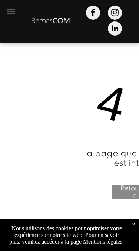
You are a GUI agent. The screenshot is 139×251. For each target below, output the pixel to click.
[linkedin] (115, 29)
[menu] (11, 11)
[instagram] (115, 13)
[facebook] (93, 13)
